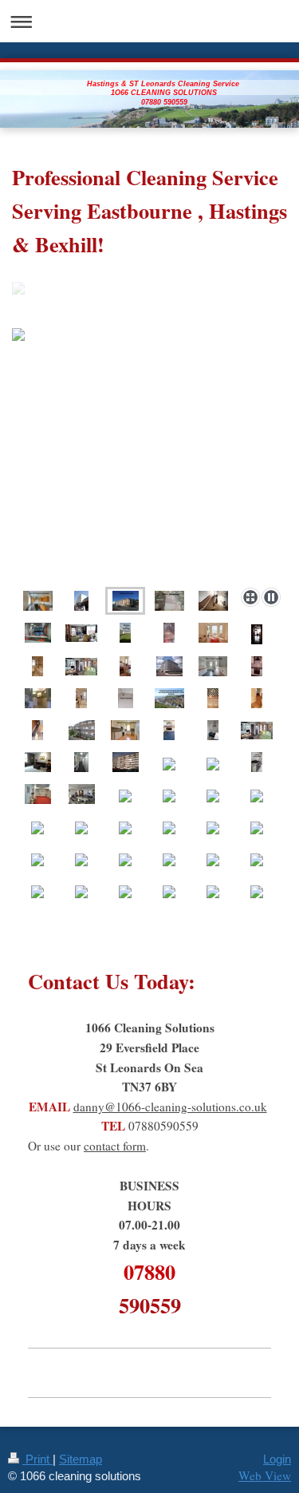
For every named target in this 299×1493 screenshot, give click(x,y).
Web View (264, 1475)
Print (37, 1459)
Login (277, 1459)
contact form (115, 1146)
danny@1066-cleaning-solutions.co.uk (170, 1107)
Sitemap (80, 1459)
